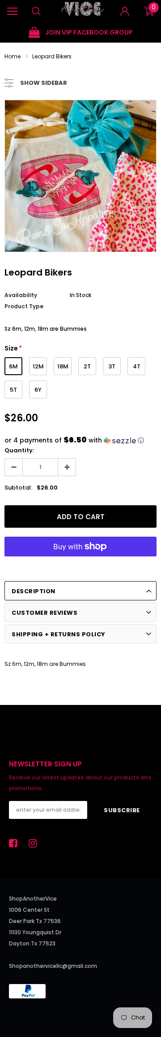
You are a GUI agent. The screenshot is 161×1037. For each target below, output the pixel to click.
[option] (80, 32)
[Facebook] (15, 843)
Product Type (23, 306)
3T (111, 366)
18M (62, 366)
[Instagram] (35, 843)
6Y (38, 389)
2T (87, 366)
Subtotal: (18, 487)
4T (136, 366)
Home (12, 56)
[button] (80, 440)
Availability (20, 295)
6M (13, 366)
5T (13, 389)
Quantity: (19, 450)
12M (38, 366)
